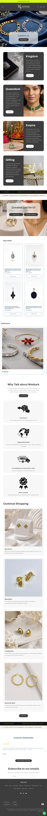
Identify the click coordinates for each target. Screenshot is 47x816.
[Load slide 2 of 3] (22, 48)
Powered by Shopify (11, 810)
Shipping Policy (34, 785)
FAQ (40, 785)
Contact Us (31, 788)
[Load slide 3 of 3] (24, 48)
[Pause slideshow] (30, 48)
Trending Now (9, 651)
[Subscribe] (33, 776)
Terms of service (41, 811)
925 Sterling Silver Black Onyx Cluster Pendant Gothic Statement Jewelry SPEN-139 (12, 307)
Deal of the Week (10, 703)
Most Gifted (8, 599)
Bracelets (5, 371)
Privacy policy (19, 810)
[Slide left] (20, 376)
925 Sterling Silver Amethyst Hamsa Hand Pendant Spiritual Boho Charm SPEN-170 (13, 270)
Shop (10, 785)
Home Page (15, 785)
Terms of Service (17, 788)
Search (6, 785)
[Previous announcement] (2, 1)
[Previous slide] (17, 48)
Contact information (33, 810)
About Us (21, 785)
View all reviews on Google (23, 760)
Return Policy (24, 788)
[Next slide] (27, 48)
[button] (2, 6)
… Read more (29, 749)
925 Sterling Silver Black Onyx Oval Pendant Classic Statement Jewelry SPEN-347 (34, 307)
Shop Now (9, 21)
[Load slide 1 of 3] (20, 48)
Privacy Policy (27, 785)
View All (30, 75)
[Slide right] (26, 376)
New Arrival (16, 214)
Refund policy (25, 810)
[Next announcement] (44, 1)
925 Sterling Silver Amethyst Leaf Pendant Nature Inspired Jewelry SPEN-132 (33, 270)
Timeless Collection (31, 214)
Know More (23, 395)
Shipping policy (41, 810)
